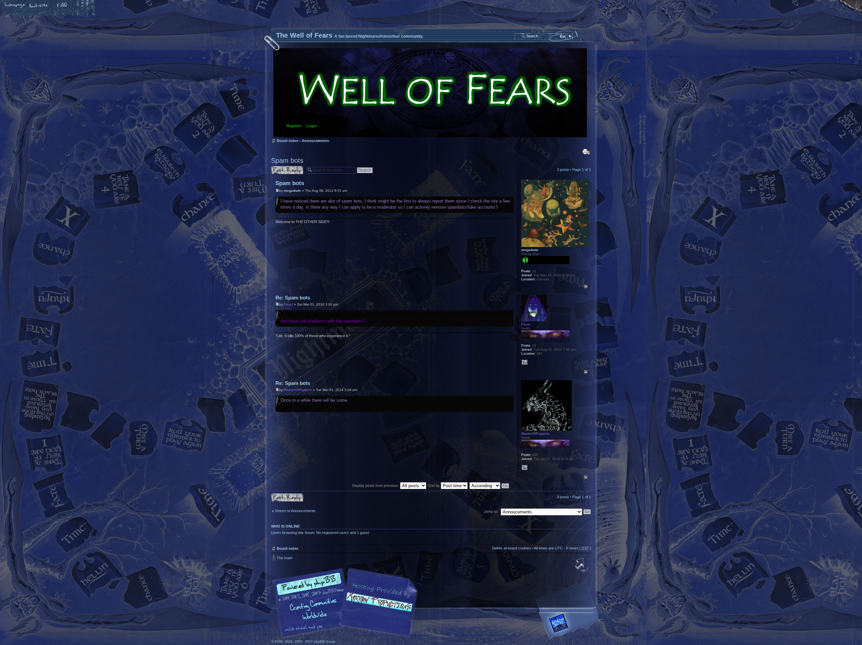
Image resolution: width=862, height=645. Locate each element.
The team (284, 558)
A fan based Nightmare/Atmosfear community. (377, 607)
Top (586, 286)
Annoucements (315, 141)
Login (311, 126)
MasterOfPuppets (298, 390)
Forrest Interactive (571, 626)
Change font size (39, 6)
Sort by (434, 485)
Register (294, 126)
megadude (292, 190)
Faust (288, 304)
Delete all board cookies (511, 548)
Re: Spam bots (292, 297)
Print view (586, 152)
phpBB (347, 603)
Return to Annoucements (295, 511)
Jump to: (491, 511)
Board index (430, 92)
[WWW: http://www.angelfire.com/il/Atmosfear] (524, 362)
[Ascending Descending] (489, 485)
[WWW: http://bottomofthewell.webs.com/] (524, 467)
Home (15, 6)
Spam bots (287, 160)
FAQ (62, 6)
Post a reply (281, 168)
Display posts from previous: (376, 485)
